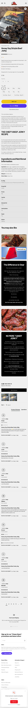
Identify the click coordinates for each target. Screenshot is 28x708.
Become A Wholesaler (5, 682)
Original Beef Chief (5, 45)
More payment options (14, 109)
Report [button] (14, 435)
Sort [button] (2, 405)
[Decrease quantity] (3, 81)
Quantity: (3, 78)
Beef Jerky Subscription (6, 665)
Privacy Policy (4, 687)
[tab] (15, 410)
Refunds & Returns (19, 672)
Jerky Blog (17, 676)
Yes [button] (12, 435)
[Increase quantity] (8, 81)
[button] (14, 54)
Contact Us (17, 665)
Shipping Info (17, 669)
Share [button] (17, 435)
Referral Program (4, 672)
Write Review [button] (14, 390)
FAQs (16, 667)
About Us (17, 662)
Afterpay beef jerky (5, 667)
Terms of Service (4, 684)
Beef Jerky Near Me (19, 674)
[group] (14, 384)
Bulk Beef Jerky (4, 662)
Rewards (3, 669)
